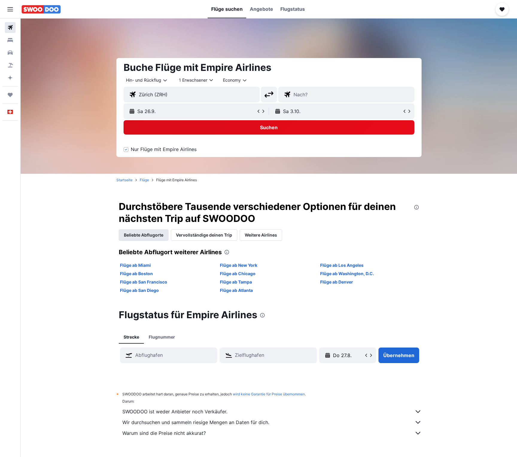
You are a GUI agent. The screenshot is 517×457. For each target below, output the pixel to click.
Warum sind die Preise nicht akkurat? (164, 433)
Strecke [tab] (131, 336)
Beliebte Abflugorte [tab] (143, 234)
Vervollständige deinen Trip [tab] (204, 234)
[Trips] (10, 95)
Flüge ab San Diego (139, 290)
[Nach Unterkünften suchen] (10, 40)
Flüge (144, 180)
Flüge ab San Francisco (143, 281)
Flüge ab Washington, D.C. (347, 273)
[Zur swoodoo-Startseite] (41, 9)
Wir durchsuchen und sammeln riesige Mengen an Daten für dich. (195, 422)
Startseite (124, 180)
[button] (10, 9)
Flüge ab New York (238, 265)
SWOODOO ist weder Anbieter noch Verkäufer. (174, 412)
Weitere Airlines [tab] (261, 234)
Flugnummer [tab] (162, 336)
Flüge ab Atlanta (236, 290)
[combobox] (147, 80)
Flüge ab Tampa (236, 281)
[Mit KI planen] (10, 78)
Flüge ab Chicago (238, 273)
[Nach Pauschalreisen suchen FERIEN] (10, 65)
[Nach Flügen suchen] (10, 27)
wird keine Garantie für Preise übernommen (269, 394)
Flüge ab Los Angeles (342, 265)
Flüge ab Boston (136, 273)
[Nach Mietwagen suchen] (10, 53)
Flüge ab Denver (336, 281)
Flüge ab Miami (135, 265)
